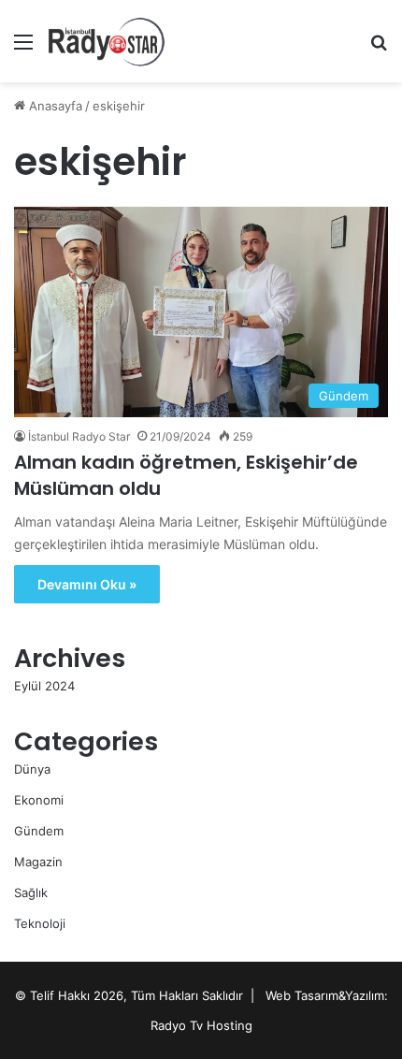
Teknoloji (39, 923)
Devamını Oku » (86, 584)
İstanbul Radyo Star (79, 436)
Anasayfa (53, 105)
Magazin (38, 861)
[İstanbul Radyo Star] (107, 41)
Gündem (39, 830)
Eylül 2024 (44, 685)
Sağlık (31, 892)
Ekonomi (39, 799)
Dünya (32, 769)
